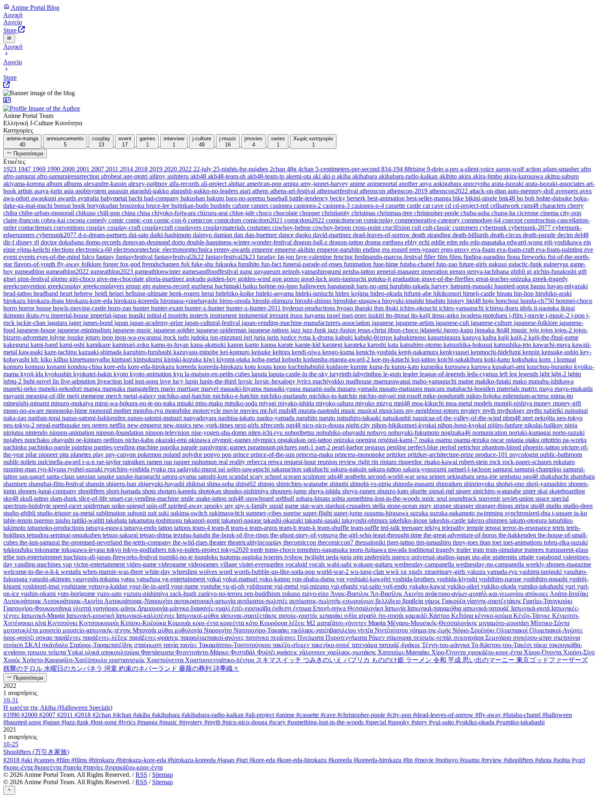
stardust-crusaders (348, 505)
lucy (178, 381)
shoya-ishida (325, 491)
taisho (63, 520)
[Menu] (9, 38)
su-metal (84, 513)
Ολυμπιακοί (512, 630)
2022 (186, 169)
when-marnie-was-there (114, 571)
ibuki (392, 308)
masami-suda (319, 388)
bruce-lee (158, 205)
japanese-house (37, 330)
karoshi (377, 344)
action (534, 169)
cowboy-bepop (332, 227)
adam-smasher (562, 169)
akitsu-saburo (562, 176)
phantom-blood (502, 447)
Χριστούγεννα (165, 659)
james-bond (98, 322)
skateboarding (567, 491)
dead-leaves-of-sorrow (382, 234)
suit (153, 513)
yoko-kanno (275, 579)
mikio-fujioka (484, 395)
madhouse (359, 381)
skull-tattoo (35, 498)
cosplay (96, 227)
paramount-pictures (273, 447)
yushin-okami (39, 593)
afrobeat (112, 176)
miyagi (268, 403)
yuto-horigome (77, 593)
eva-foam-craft (516, 249)
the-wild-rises (191, 542)
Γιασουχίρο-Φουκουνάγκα (38, 608)
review (348, 461)
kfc (36, 359)
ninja (571, 425)
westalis (72, 571)
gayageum (268, 271)
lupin (192, 381)
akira (465, 176)
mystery (471, 410)
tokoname (48, 549)
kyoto (121, 374)
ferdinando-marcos (379, 256)
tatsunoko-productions (56, 527)
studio (554, 505)
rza (172, 469)
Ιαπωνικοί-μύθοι (198, 615)
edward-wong (525, 242)
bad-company (162, 198)
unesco (401, 557)
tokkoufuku (19, 549)
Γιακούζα (454, 600)
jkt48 (503, 330)
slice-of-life (94, 498)
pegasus (376, 447)
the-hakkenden (518, 535)
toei (497, 542)
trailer (464, 549)
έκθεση (282, 608)
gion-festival (34, 278)
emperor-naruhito (340, 249)
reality (238, 461)
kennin (531, 352)
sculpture (315, 476)
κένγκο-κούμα (494, 615)
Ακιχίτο (414, 593)
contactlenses (36, 227)
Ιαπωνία (396, 608)
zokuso (292, 593)
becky (338, 198)
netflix (118, 425)
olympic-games (232, 439)
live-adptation (79, 381)
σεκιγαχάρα (469, 637)
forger (111, 264)
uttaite (527, 557)
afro (586, 169)
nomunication (490, 432)
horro (11, 308)
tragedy (446, 549)
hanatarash (341, 286)
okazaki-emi (171, 439)
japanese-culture (492, 322)
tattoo (166, 527)
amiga (291, 183)
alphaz (237, 183)
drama (373, 242)
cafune (241, 205)
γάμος (433, 600)
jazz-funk (315, 330)
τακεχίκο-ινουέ (331, 644)
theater (218, 542)
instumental (253, 315)
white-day (158, 571)
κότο (253, 622)
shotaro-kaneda (177, 491)
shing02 (247, 483)
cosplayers (189, 227)
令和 (440, 659)
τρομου (37, 652)
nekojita (546, 417)
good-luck (315, 278)
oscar (498, 439)
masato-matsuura (401, 388)
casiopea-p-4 (368, 205)
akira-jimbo (488, 176)
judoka (200, 337)
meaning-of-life (46, 395)
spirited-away (186, 505)
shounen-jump (289, 491)
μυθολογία (189, 630)
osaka (427, 439)
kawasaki (31, 352)
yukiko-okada (499, 586)
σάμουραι (399, 637)
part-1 (307, 447)
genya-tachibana (489, 271)
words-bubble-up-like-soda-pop (275, 571)
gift (582, 271)
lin (56, 381)
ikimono (14, 315)
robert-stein (474, 461)
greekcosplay (65, 286)
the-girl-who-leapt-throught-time (381, 535)
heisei (117, 293)
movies (250, 410)
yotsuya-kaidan (108, 586)
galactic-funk (526, 264)
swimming (490, 513)
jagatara (58, 322)
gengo (458, 271)
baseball (278, 198)
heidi (102, 293)
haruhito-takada (410, 286)
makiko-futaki (494, 381)
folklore (92, 264)
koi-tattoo (424, 359)
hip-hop (524, 293)
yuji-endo (396, 586)
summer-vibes (264, 513)
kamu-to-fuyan (170, 344)
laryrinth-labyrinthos (356, 374)
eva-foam (484, 249)
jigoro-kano (459, 330)
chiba (11, 212)
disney (25, 242)
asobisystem (91, 191)
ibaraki (364, 308)
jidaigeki (431, 330)
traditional (422, 549)
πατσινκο (258, 637)
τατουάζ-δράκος (400, 644)
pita (64, 454)
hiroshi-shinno (314, 300)
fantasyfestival (135, 256)
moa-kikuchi (428, 403)
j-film (516, 315)
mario (169, 388)
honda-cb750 (538, 300)
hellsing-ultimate (147, 293)
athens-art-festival (293, 191)
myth (489, 410)
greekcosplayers (104, 286)
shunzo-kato (393, 491)
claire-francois (22, 220)
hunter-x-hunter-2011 (254, 308)
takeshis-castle (448, 520)
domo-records (103, 242)
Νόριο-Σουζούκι (474, 630)
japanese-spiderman (222, 330)
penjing (397, 447)
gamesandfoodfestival (211, 271)
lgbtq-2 (13, 381)
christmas (364, 212)
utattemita (505, 557)
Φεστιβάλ (243, 652)
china (129, 212)
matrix (530, 388)
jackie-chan (31, 322)
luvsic (246, 381)
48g (292, 169)
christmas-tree (395, 212)
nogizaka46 (456, 432)
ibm (379, 308)
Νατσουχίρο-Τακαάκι (262, 630)
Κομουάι (180, 622)
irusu (297, 315)
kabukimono (411, 337)
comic (117, 220)
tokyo (115, 549)
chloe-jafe (242, 212)
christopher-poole (437, 212)
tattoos (183, 527)
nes (87, 425)
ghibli (519, 271)
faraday (267, 256)
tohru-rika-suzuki (566, 542)
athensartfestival (338, 191)
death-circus (506, 234)
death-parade (540, 234)
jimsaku (485, 330)
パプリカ (357, 659)
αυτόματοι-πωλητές (263, 600)
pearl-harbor (348, 447)
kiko (47, 359)
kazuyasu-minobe (196, 352)
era (386, 249)
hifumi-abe (418, 293)
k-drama (323, 337)
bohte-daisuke (555, 198)
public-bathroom (561, 454)
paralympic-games (223, 447)
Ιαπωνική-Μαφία (43, 615)
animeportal (383, 183)
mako (520, 381)
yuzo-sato (110, 593)
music (349, 410)
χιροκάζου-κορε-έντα (495, 652)
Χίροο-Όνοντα (543, 652)
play (99, 454)
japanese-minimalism (85, 330)
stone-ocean (403, 505)
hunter (142, 308)
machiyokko (329, 381)
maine (466, 381)
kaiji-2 (519, 337)
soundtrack (463, 498)
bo (521, 198)
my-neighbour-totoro (433, 410)
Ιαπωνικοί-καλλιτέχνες (146, 615)
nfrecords (273, 425)
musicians (392, 410)
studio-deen (578, 505)
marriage (189, 388)
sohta (339, 498)
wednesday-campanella (425, 564)
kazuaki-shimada (101, 352)
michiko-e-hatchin (236, 395)
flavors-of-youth (35, 264)
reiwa (276, 461)
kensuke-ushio (560, 352)
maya (546, 388)
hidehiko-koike (236, 293)
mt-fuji (269, 410)
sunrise (293, 513)
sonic (428, 498)
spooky (214, 505)
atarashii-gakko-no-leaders (205, 191)
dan (239, 234)
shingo (267, 483)
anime (358, 183)
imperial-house (70, 315)
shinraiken (450, 483)
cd (449, 205)
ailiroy (158, 176)
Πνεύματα (311, 637)
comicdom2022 (305, 220)
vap (68, 564)
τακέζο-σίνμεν (292, 644)
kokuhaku (525, 359)
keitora (282, 352)
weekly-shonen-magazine (558, 564)
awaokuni (44, 198)
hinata (505, 293)
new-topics (178, 425)
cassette (396, 205)
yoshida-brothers (414, 579)
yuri (571, 586)
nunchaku (37, 439)
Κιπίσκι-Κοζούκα (144, 622)
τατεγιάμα (365, 644)
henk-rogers (185, 293)
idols (527, 308)
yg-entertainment (184, 579)
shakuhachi (555, 476)
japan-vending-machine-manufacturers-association (307, 322)
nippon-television (168, 432)
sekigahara (461, 476)
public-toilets (20, 461)
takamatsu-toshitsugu (156, 520)
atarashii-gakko (150, 191)
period (449, 447)
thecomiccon (301, 542)
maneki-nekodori (60, 388)
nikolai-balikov (544, 425)
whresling (185, 571)
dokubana (72, 242)
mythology (511, 410)
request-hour (301, 461)
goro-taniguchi (348, 278)
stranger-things (495, 505)
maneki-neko (20, 388)
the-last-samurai (40, 542)
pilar (32, 454)
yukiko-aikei (464, 586)
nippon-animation (72, 432)
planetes (81, 454)
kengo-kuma (339, 352)
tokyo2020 (235, 549)
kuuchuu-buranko (550, 366)
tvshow (294, 557)
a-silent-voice (478, 169)
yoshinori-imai (41, 586)
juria (260, 337)
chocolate (286, 212)
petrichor (470, 447)
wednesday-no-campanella (491, 564)
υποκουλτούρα (121, 652)
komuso (36, 366)
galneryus (556, 264)
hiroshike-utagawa (357, 300)
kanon (236, 344)
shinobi (340, 483)
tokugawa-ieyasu (84, 549)
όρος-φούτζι (19, 637)
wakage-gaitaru (373, 564)
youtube (211, 586)
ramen (155, 461)
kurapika (433, 366)
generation (435, 271)
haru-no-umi (373, 286)
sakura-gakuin (349, 469)
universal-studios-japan (441, 557)
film (443, 256)
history (456, 300)
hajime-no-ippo (279, 286)
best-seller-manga (429, 198)
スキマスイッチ (279, 659)
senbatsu (511, 476)
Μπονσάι (145, 630)
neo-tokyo (570, 417)
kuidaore (338, 366)
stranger (464, 505)
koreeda (187, 366)
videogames (204, 564)
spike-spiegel (128, 505)
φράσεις (288, 652)
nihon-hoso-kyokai (463, 425)
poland (172, 454)
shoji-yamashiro (547, 483)
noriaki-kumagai (530, 432)
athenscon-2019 (408, 191)
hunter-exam (168, 308)
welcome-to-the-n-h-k (32, 571)
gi (530, 271)
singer (464, 491)
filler (430, 256)
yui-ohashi (345, 586)
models (484, 403)
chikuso (86, 212)
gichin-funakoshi (555, 271)
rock (495, 461)
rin (375, 461)
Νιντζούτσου (392, 630)
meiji (74, 395)
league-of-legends (443, 374)
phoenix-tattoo (542, 447)
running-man (20, 469)
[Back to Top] (9, 790)
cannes (260, 205)
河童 (111, 668)
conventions (70, 227)
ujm (358, 557)
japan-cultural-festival (213, 322)
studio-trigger (55, 513)
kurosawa (458, 366)
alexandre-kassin (106, 183)
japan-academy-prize (157, 322)
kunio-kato (406, 366)
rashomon (205, 461)
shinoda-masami (414, 483)
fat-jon (286, 256)
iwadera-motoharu (485, 315)
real (223, 461)
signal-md (442, 491)
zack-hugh (184, 593)
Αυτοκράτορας (23, 600)
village (229, 564)
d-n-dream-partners (103, 234)
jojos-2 (564, 330)
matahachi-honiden (471, 388)
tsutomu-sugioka (242, 557)
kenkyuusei (455, 352)
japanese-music (133, 330)
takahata (117, 520)
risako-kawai (441, 461)
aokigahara (448, 183)
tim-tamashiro (434, 542)
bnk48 (508, 198)
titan (486, 542)
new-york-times (214, 425)
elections (64, 249)
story (426, 505)
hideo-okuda (387, 293)
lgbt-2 (559, 374)
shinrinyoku (480, 483)
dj (37, 242)
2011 (113, 169)
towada (398, 549)
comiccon (201, 220)
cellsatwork (505, 205)
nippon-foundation (120, 432)
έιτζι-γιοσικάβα (251, 608)
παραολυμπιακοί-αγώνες (212, 637)
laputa (259, 374)
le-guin (393, 374)
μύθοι (166, 630)
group (134, 286)
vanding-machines (38, 564)
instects (200, 315)
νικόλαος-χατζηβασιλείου (324, 630)
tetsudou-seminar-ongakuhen (65, 535)
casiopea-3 (337, 205)
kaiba (490, 337)
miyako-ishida (297, 403)
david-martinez (333, 234)
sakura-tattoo (385, 469)
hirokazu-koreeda (137, 300)
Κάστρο (440, 615)
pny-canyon (121, 454)
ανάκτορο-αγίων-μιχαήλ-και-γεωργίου (475, 593)
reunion (328, 461)
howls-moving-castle (80, 308)
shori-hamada (124, 491)
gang (247, 271)
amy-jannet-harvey (325, 183)
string (522, 505)
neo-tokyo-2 (19, 425)
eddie (439, 242)
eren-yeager (425, 249)
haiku (251, 286)
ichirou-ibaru (502, 308)
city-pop (570, 212)
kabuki (344, 337)
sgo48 (531, 476)
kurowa (481, 366)
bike (459, 198)
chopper (310, 212)
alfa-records (185, 183)
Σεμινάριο (499, 637)
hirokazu (15, 300)
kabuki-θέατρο (374, 337)
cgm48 (530, 205)
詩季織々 (226, 668)
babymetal (114, 198)
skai (543, 491)
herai (208, 293)
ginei (10, 278)
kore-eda (116, 366)
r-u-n (89, 461)
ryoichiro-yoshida (127, 469)
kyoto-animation (151, 374)
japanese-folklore (536, 322)
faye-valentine (315, 256)
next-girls (247, 425)
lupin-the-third (219, 381)
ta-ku (580, 513)
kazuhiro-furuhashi (148, 352)
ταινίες (189, 644)
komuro (14, 366)
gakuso (499, 264)
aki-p (329, 176)
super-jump (349, 513)
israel (334, 315)
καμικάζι (417, 615)
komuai (566, 359)
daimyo (203, 234)
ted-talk (391, 527)
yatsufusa (149, 579)
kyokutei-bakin (93, 374)
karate (286, 344)
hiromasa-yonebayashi (189, 300)
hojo (488, 300)
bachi (136, 198)
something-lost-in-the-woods (384, 498)
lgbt (545, 374)
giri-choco (83, 278)
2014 (127, 169)
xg (404, 571)
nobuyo (377, 432)
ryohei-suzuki (86, 469)
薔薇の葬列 (196, 668)
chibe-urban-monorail (47, 212)
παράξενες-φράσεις (154, 637)
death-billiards (471, 234)
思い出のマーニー (489, 659)
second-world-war (392, 476)
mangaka (114, 388)
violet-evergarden (262, 564)
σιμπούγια (567, 637)
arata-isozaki (508, 183)
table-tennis (18, 520)
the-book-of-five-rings (241, 535)
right (364, 461)
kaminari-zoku (131, 344)
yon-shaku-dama (314, 579)
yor (341, 579)
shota (149, 491)
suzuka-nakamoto (453, 513)
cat (427, 205)
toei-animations (523, 542)
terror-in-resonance (527, 527)
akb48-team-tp (266, 176)
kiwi (209, 359)
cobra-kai (54, 220)
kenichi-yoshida (377, 352)
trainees (535, 549)
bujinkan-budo (190, 205)
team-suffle (366, 527)
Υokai (76, 652)
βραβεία (413, 600)
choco (264, 212)
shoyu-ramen (359, 491)
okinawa (200, 439)
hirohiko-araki (553, 293)
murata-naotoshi (319, 410)
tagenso (44, 520)
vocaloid (297, 564)
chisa (144, 212)
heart (67, 293)
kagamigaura (445, 337)
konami (57, 366)
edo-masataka (488, 242)
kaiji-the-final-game (553, 337)
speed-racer (67, 505)
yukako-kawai (428, 586)
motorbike (178, 410)
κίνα (41, 622)
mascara (435, 388)
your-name (185, 586)
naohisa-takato (237, 417)
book (79, 205)
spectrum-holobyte (27, 505)
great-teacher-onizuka (504, 278)
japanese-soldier (174, 330)
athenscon (373, 191)
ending (372, 249)
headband (46, 293)
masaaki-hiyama (241, 388)
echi (425, 242)
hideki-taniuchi (315, 293)
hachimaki (229, 286)
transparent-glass (567, 549)
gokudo (196, 278)
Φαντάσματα (158, 652)
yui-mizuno (315, 586)
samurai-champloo (538, 469)
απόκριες (537, 593)
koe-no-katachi (391, 359)
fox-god (131, 264)
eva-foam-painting (560, 249)
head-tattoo (18, 293)
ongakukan (292, 439)
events (28, 256)
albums (74, 183)
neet (528, 417)
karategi (333, 344)
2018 (142, 169)
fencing (344, 256)
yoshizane (74, 586)
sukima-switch (189, 513)
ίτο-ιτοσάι (391, 615)
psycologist (524, 454)
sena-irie (487, 476)
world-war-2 (333, 571)
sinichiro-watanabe (498, 491)
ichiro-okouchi (419, 308)
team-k (307, 527)
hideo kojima (352, 293)
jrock (170, 337)
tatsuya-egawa (105, 527)
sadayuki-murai (197, 469)
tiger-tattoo (401, 542)
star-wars (312, 505)
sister (530, 491)
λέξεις (297, 622)
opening (367, 439)
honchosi (507, 300)
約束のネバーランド (149, 668)
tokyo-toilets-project (194, 549)
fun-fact (272, 264)
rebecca (257, 461)
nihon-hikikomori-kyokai (405, 425)
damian (224, 234)
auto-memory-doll (531, 191)
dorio (179, 242)
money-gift (567, 403)
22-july (203, 169)
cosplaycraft (158, 227)
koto (251, 366)
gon (278, 278)
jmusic (520, 330)
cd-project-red (471, 205)
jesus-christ (373, 330)
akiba (344, 176)
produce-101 (492, 454)
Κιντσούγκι (63, 622)
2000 (69, 169)
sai (222, 469)
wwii (393, 571)
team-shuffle (334, 527)
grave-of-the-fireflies (448, 278)
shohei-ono (511, 483)
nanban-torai (45, 417)
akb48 (199, 176)
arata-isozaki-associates (555, 183)
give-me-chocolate (121, 278)
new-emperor (145, 425)
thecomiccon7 (336, 542)
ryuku (159, 469)
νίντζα (366, 630)
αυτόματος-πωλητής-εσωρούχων (332, 600)
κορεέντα (233, 622)
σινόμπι (14, 644)
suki (164, 513)
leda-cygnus (483, 374)
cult (417, 227)
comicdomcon (345, 220)
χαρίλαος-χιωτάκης (352, 652)
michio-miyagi (378, 395)
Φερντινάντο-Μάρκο (202, 652)
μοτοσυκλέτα (21, 630)
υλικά (93, 652)
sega (422, 476)
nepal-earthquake (59, 425)
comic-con (140, 220)
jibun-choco (404, 330)
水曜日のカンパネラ (74, 668)
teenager (413, 527)
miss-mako (210, 403)
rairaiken (134, 461)
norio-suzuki (568, 432)
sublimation (111, 513)
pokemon (150, 454)
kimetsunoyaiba (90, 359)
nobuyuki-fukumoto (414, 432)
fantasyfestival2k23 (231, 256)
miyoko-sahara (335, 403)
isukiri (377, 315)
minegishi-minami (27, 403)
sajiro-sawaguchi (249, 469)
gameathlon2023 (112, 271)
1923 (10, 169)
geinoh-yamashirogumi (312, 271)
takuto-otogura (528, 520)
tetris (559, 527)
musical (368, 410)
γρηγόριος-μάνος (115, 608)
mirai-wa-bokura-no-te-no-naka (136, 403)
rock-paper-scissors (527, 461)
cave (438, 205)
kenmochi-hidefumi (496, 352)
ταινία (171, 644)
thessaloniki (371, 542)
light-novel (37, 381)
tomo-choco (281, 549)
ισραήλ (368, 615)
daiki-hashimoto (171, 234)
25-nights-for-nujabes (241, 169)
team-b (288, 527)
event (11, 256)
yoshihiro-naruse (501, 579)
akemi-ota (299, 176)
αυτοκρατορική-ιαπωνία (205, 600)
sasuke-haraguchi (139, 476)
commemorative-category (428, 220)
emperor (263, 249)
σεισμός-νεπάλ (433, 637)
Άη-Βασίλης (387, 593)
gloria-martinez (166, 278)
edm (453, 242)
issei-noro (355, 315)
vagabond (549, 557)
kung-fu (380, 366)
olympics (265, 439)
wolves (209, 571)
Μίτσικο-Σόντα (550, 622)
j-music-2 (558, 315)
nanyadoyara (200, 417)
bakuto (216, 198)
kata (394, 344)
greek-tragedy (550, 278)
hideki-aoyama (275, 293)
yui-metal (287, 586)
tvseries (274, 557)
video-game (142, 564)
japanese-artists (415, 322)
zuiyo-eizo (316, 593)
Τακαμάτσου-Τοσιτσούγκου (236, 644)
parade (190, 447)
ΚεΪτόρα (463, 615)
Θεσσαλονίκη (366, 608)
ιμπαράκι (331, 615)
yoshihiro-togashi (546, 579)
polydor (193, 454)
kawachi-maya (552, 344)
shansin (95, 483)
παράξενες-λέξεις (106, 637)
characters (553, 205)
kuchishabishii (307, 366)
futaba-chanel (418, 264)
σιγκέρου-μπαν (533, 637)
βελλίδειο (388, 600)
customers (466, 227)
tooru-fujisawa (368, 549)
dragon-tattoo (347, 242)
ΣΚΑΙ (33, 644)
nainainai (576, 410)
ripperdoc (411, 461)
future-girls (474, 264)
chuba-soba (476, 212)
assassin (119, 191)
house (44, 308)
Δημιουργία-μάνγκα (163, 608)
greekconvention (25, 286)
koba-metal (267, 359)
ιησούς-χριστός (299, 615)
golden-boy (222, 278)
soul (442, 498)
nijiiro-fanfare (506, 425)
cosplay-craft (124, 227)
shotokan (210, 491)
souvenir (490, 498)
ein (587, 242)
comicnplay (379, 220)
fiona (514, 256)
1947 (25, 169)
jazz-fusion (343, 330)
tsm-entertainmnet (39, 557)
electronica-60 (94, 249)
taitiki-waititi (89, 520)
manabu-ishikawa (551, 381)
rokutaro (564, 461)
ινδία (351, 615)
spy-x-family (252, 505)
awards (68, 198)
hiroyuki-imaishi (404, 300)
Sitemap (162, 774)
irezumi (279, 315)
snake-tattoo (212, 498)
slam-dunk (64, 498)
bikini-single (482, 198)
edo (464, 242)
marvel (210, 388)
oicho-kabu (140, 439)
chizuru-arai (213, 212)
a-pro (452, 169)
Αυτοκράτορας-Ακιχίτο (73, 600)
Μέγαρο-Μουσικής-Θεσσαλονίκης (433, 622)
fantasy (106, 256)
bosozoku (133, 205)
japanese (383, 322)
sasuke (106, 476)
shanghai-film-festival (56, 483)
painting (83, 447)
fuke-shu (203, 264)
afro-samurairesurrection (69, 176)
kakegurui (17, 344)
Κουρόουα (274, 622)
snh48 (236, 498)
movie (231, 410)
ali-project (214, 183)
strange (443, 505)
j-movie (535, 315)
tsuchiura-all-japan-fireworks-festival (111, 557)
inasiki (138, 315)
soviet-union (518, 498)
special (560, 498)
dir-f (9, 242)
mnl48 (403, 403)
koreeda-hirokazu (221, 366)
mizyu (385, 403)
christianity (336, 212)
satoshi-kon (213, 476)
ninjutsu (14, 432)
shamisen (15, 483)
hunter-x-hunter (205, 308)
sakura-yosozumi (425, 469)
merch (114, 395)
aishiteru (178, 176)
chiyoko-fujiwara (174, 212)
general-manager (399, 271)
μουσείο (51, 630)
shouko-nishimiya (246, 491)
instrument (224, 315)
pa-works (575, 439)
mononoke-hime (67, 410)
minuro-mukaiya (73, 403)
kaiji (504, 337)
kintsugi (122, 359)
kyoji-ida (32, 374)
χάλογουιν (313, 652)
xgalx (416, 571)
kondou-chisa (86, 366)
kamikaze (99, 344)
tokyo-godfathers (145, 549)
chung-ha (504, 212)
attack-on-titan (488, 191)
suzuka (420, 513)
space (543, 498)
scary (257, 476)
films (456, 256)
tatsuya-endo (141, 527)
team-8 (221, 527)
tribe (9, 557)
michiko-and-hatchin (185, 395)
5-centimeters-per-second (348, 169)
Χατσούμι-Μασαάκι (404, 652)
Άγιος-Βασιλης (350, 593)
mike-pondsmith (444, 395)
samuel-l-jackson (470, 469)
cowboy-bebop (292, 227)
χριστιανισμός (127, 659)
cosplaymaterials (225, 227)
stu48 (538, 505)
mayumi (14, 395)
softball (285, 498)
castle (415, 205)
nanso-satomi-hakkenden (94, 417)
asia (69, 191)
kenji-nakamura (419, 352)
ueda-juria (339, 557)
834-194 (392, 169)
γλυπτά (83, 608)
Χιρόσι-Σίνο (579, 652)
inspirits (179, 315)
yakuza (477, 571)
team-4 (202, 527)
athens (261, 191)
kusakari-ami (509, 366)
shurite (419, 491)
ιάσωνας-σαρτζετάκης (249, 615)
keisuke (262, 352)
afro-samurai (20, 176)
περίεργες (284, 637)
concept (513, 220)
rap (169, 461)
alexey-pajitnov (148, 183)
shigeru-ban (122, 483)
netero (100, 425)
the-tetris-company (148, 542)
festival (414, 256)
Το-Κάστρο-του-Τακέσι (502, 644)
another (409, 183)
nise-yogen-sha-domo (219, 432)
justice (289, 337)
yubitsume (260, 586)
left (504, 374)
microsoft (410, 395)
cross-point (367, 227)
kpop (280, 366)
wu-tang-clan (368, 571)
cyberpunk (494, 227)
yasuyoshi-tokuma (96, 579)
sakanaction (287, 469)
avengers (567, 191)
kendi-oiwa (307, 352)
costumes (259, 227)
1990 (54, 169)
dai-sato (139, 234)
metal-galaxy (140, 395)
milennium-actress (526, 395)
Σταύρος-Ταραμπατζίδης (102, 644)
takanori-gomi (202, 520)
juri (249, 337)
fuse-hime (386, 264)
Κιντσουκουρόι (99, 622)
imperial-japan (109, 315)
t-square (563, 513)
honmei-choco (574, 300)
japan (122, 322)
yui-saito (371, 586)
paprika (170, 447)
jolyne (58, 337)
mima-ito (561, 395)
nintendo (37, 432)
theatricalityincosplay (256, 542)
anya (426, 183)
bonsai (63, 205)
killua (62, 359)
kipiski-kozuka (183, 359)
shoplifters (92, 491)
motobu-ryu (149, 410)
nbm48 (512, 417)
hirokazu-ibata (46, 300)
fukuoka (226, 264)
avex (586, 191)
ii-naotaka (547, 308)
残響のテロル (23, 668)
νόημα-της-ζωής (431, 630)
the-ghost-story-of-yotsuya (304, 535)
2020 (171, 169)
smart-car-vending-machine (145, 498)
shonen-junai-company (48, 491)
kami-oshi (72, 344)
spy (230, 505)
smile (188, 498)
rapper (183, 461)
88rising (415, 169)
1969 (40, 169)
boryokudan (103, 205)
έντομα (303, 608)
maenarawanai (392, 381)
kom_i (548, 359)
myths (534, 410)
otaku (533, 439)
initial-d (157, 315)
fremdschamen (161, 264)
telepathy (454, 527)
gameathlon (30, 271)
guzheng (203, 286)
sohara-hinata (314, 498)
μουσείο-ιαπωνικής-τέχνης (98, 630)
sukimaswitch (227, 513)
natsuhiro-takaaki (359, 417)
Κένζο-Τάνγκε (532, 615)
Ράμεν (377, 637)
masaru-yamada (358, 388)
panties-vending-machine (127, 447)
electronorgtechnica (188, 249)
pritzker (397, 454)
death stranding (432, 234)
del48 (581, 234)
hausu (538, 286)
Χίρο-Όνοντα (449, 652)
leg (514, 374)
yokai (215, 579)
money (543, 403)
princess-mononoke (360, 454)
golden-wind (255, 278)
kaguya (472, 337)
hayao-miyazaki (567, 286)
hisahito (436, 300)
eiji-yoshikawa (563, 242)
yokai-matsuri (241, 579)
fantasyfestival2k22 (179, 256)
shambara (582, 476)
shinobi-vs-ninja (371, 483)
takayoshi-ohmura (365, 520)
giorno (60, 278)
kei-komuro (235, 352)
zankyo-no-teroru (221, 593)
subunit (137, 513)
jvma (305, 337)
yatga (128, 579)
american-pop (265, 183)
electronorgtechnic (137, 249)
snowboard (260, 498)
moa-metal (459, 403)
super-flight (318, 513)
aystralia (89, 198)
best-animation (386, 198)
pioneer (49, 454)
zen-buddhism (263, 593)
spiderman (97, 505)
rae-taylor (109, 461)
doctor (50, 242)
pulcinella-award (60, 461)
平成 (455, 659)
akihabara (365, 176)
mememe (93, 395)
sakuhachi (316, 469)
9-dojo (436, 169)
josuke (76, 337)
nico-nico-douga (324, 425)
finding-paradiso (485, 256)
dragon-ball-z (311, 242)
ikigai (568, 308)
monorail (101, 410)
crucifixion (397, 227)
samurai (503, 469)
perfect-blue (424, 447)
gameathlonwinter (158, 271)
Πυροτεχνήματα (347, 637)
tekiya (433, 527)
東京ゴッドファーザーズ (552, 659)
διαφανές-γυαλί (210, 608)
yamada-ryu (503, 571)
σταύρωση (148, 644)
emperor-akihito (296, 249)
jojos (547, 330)
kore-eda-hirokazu (152, 366)
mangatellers (144, 388)
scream (293, 476)
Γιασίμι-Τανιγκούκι (547, 600)
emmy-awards (233, 249)
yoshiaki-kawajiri (369, 579)
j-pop (578, 315)
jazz (296, 330)
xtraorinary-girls (445, 571)
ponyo (213, 454)
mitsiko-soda (242, 403)
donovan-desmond (147, 242)
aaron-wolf (511, 169)
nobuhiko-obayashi (341, 432)
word (226, 571)
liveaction (110, 381)
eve (588, 249)
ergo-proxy (456, 249)
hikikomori (448, 293)
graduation (407, 278)
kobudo (292, 359)
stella (379, 505)
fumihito (249, 264)
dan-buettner (262, 234)
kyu (179, 374)
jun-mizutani (227, 337)
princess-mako (315, 454)
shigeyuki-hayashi (162, 483)
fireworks (535, 256)
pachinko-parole (50, 447)
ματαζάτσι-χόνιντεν (342, 622)
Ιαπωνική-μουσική (91, 615)
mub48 (288, 410)
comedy (98, 220)
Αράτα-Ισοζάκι (569, 593)
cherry (575, 205)
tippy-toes (466, 542)
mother (123, 410)
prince (242, 454)
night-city (359, 425)
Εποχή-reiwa (330, 608)
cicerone (528, 212)
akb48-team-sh (227, 176)
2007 (98, 169)
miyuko (365, 403)
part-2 (323, 447)
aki (317, 176)
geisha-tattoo (360, 271)
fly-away (69, 264)
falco (89, 256)
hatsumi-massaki (472, 286)
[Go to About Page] (299, 104)
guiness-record (171, 286)
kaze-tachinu (61, 352)
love (166, 381)
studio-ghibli (20, 513)
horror (27, 308)
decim (565, 234)
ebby (412, 242)
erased (400, 249)
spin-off (157, 505)
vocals (318, 564)
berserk (357, 198)
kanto (253, 344)
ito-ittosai (398, 315)
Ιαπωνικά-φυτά (531, 608)
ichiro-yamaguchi (462, 308)
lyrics (304, 381)
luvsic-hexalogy (276, 381)
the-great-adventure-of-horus (460, 535)
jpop (108, 337)
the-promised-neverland (92, 542)
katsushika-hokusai (468, 344)
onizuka (345, 439)
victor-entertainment (100, 564)
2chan (278, 169)
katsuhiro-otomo (421, 344)
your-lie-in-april (150, 586)
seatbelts (356, 476)
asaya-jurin (49, 191)
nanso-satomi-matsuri (155, 417)
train (479, 549)
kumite (359, 366)
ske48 (11, 498)
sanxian (86, 476)
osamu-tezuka (472, 439)
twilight (315, 557)
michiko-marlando (284, 395)
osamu (444, 439)
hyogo (346, 308)
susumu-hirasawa (387, 513)
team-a (240, 527)
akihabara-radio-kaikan (409, 176)
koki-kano (498, 359)
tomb (257, 549)
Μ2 (311, 622)
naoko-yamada (276, 417)
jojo (535, 330)
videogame (173, 564)
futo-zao (447, 264)
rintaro (389, 461)
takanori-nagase (242, 520)
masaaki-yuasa (282, 388)
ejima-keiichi (34, 249)
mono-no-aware (24, 410)
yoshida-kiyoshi (457, 579)
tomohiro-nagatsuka (323, 549)
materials (509, 388)
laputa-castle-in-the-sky (299, 374)
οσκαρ (45, 637)
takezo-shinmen (488, 520)
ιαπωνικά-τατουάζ (487, 608)
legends (529, 374)
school (274, 476)
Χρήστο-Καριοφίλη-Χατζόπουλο (65, 659)
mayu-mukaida (573, 388)
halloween (313, 286)
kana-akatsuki (208, 344)
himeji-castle (480, 293)
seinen (438, 476)
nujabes (13, 439)
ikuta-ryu (38, 315)
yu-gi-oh (234, 586)
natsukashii (397, 417)
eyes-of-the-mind (59, 256)
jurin (273, 337)
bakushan (194, 198)
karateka (355, 344)
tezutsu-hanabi (192, 535)
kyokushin (59, 374)
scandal (239, 476)
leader (411, 374)
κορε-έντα (206, 622)
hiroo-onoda (235, 300)
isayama (315, 315)
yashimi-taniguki (541, 571)
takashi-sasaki (323, 520)
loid (129, 381)
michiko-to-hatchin (334, 395)
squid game (284, 505)
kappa (269, 344)
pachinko (15, 447)
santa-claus (61, 476)
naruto (328, 417)
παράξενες (68, 637)
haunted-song (512, 286)
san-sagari (32, 476)
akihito (448, 176)
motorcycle (207, 410)
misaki (186, 403)
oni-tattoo (321, 439)
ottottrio (552, 439)
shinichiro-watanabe (303, 483)
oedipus (114, 439)
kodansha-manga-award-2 (337, 359)
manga (92, 388)
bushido (221, 205)
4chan (306, 169)
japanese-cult (453, 322)
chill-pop (109, 212)
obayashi (63, 439)
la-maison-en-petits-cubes (218, 374)
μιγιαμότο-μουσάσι (504, 622)
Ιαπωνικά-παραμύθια (435, 608)
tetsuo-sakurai (121, 535)
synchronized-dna (528, 513)
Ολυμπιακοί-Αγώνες (556, 630)
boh (530, 198)
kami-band (45, 344)
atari (246, 191)
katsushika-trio (513, 344)
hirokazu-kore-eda (89, 300)
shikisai (196, 483)
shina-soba (221, 483)
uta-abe (482, 557)
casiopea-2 (308, 205)
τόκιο (541, 644)
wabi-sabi (340, 564)
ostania (515, 439)
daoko (304, 234)
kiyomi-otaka (234, 359)
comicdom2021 (263, 220)
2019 (156, 169)
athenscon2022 (449, 191)
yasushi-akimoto (50, 579)
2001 (83, 169)
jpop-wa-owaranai (139, 337)
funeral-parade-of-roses (313, 264)
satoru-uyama (180, 476)
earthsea (393, 242)
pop (227, 454)
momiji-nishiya (514, 403)
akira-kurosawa (524, 176)
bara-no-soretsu (246, 198)
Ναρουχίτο (219, 630)
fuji (186, 264)
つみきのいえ (323, 659)
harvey (440, 286)
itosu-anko (446, 315)
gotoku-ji (380, 278)
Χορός (12, 659)
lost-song (147, 381)
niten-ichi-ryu (266, 432)
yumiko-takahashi (541, 586)
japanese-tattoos (269, 330)
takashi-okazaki (284, 520)
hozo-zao (120, 308)
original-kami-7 (398, 439)
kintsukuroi (148, 359)
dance (287, 234)
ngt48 (294, 425)
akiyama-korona (24, 183)
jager (76, 322)
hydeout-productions (309, 308)
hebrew (84, 293)
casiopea (282, 205)
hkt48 (474, 300)
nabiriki (554, 410)
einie (10, 249)
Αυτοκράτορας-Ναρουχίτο (139, 600)
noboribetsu (300, 432)
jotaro (93, 337)
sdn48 (336, 476)
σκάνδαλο (56, 644)
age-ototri (136, 176)
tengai (493, 527)
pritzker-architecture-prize (441, 454)
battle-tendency (309, 198)
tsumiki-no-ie (176, 557)
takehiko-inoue (409, 520)
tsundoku (207, 557)
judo (184, 337)
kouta (265, 366)
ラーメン (419, 659)
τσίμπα (57, 652)
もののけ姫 (388, 659)
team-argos (264, 527)
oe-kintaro (89, 439)
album (55, 183)
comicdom (228, 220)
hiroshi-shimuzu (273, 300)
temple (476, 527)
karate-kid (308, 344)
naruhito (307, 417)
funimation (358, 264)
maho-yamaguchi (435, 381)
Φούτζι (267, 652)
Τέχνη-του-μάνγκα (446, 644)
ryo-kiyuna (53, 469)
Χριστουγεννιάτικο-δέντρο (220, 659)
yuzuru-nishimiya (146, 593)
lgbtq (574, 374)
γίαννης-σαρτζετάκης (495, 600)
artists (26, 191)
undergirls (378, 557)
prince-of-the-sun (273, 454)
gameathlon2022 (68, 271)
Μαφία (377, 622)
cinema (550, 212)
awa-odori (17, 198)
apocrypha (477, 183)
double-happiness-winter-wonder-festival (240, 242)
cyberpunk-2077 (530, 227)
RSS (141, 774)
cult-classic (437, 227)
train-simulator (505, 549)
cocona (77, 220)
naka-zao (15, 417)
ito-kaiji (421, 315)
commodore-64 (482, 220)
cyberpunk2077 (57, 234)
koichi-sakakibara (460, 359)
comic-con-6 (171, 220)
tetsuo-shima (156, 535)
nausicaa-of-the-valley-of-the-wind (457, 417)
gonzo (292, 278)
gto (147, 286)
